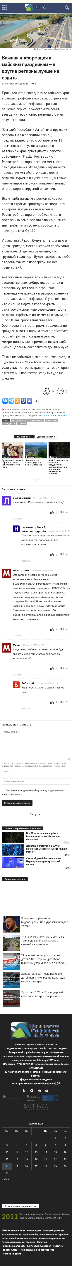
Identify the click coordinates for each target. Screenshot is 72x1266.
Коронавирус (36, 420)
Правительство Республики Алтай (56, 49)
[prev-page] (34, 480)
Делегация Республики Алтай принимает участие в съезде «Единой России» (47, 848)
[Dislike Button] (60, 391)
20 (36, 1159)
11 (17, 1152)
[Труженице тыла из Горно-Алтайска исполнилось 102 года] (12, 450)
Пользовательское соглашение (18, 1242)
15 (55, 1152)
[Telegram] (32, 1091)
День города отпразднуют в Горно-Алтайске (33, 462)
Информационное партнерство (37, 1249)
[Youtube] (47, 1091)
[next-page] (38, 480)
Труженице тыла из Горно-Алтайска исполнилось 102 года (12, 463)
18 (16, 1159)
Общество (51, 420)
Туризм (22, 423)
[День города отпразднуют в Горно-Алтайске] (36, 450)
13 (36, 1152)
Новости (7, 457)
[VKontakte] (40, 1091)
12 (26, 1152)
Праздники (9, 423)
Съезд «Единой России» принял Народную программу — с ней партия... (43, 861)
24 (7, 1166)
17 (7, 1159)
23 (65, 1159)
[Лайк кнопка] (46, 391)
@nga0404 (36, 1075)
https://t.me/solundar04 (55, 415)
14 (45, 1152)
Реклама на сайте (11, 1253)
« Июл (5, 1179)
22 (55, 1159)
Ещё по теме (24, 436)
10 (7, 1152)
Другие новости (46, 436)
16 (65, 1152)
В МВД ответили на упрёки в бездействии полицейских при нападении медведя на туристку (58, 467)
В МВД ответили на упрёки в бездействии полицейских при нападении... (43, 836)
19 (26, 1159)
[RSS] (25, 1091)
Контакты (32, 1246)
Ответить (17, 519)
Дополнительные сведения (37, 1079)
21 (45, 1159)
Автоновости (19, 420)
